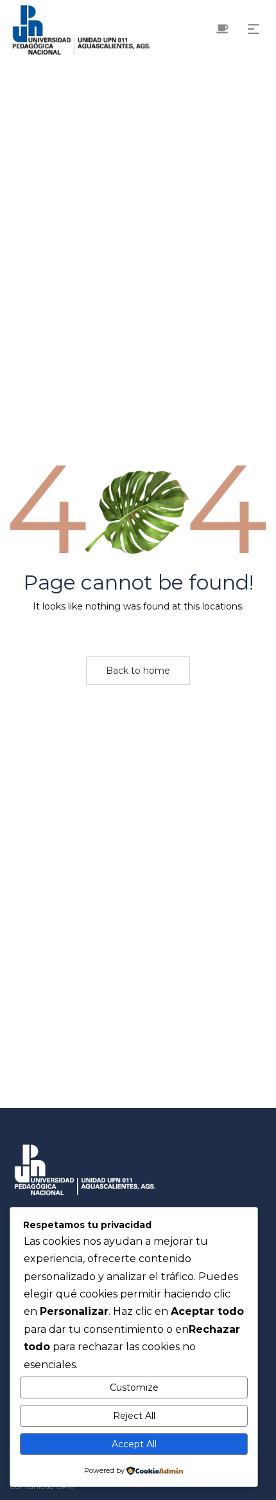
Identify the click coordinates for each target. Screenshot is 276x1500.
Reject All (134, 1416)
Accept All (134, 1444)
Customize (134, 1387)
